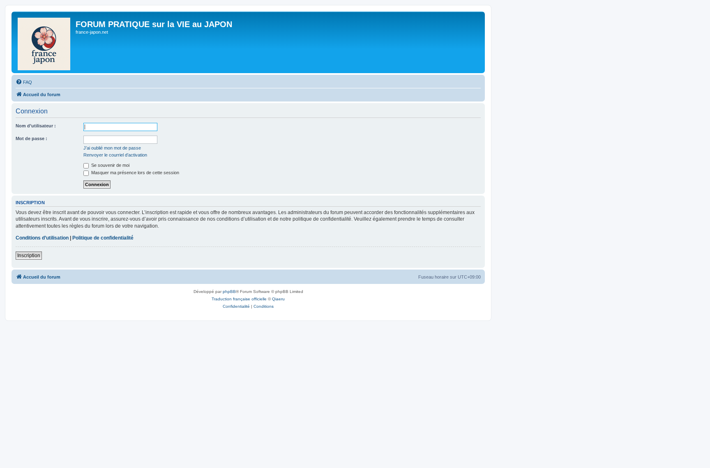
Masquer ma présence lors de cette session (134, 172)
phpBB (229, 291)
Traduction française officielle (239, 299)
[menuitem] (24, 82)
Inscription (28, 255)
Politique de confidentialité (103, 238)
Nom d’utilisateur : (36, 125)
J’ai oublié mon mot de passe (112, 147)
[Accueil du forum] (45, 42)
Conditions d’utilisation (42, 238)
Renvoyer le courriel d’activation (115, 154)
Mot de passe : (31, 138)
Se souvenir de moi (109, 165)
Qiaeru (278, 299)
